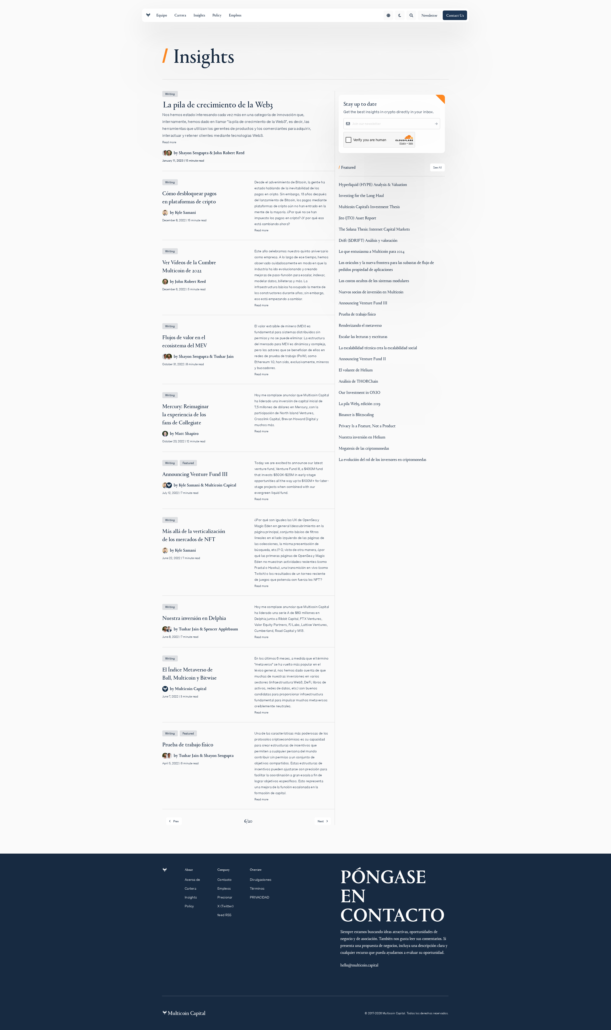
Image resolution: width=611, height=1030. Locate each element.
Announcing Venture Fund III (248, 484)
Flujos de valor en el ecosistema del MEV (248, 353)
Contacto (224, 879)
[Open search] (411, 15)
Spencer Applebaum (221, 629)
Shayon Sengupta (194, 152)
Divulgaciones (261, 879)
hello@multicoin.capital (359, 965)
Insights (191, 897)
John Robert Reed (229, 152)
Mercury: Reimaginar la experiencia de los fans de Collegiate (248, 422)
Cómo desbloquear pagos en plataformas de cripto (248, 209)
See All (437, 167)
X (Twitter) (225, 906)
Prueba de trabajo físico (248, 769)
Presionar (224, 897)
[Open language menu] (388, 15)
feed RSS (224, 915)
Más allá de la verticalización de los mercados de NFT (248, 556)
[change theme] (400, 15)
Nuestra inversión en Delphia (248, 625)
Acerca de (192, 879)
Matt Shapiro (187, 433)
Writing (170, 94)
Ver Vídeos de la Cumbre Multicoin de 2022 (248, 281)
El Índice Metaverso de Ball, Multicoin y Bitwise (248, 688)
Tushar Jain (224, 356)
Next (321, 821)
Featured (188, 463)
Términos (257, 888)
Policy (189, 906)
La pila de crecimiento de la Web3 (248, 131)
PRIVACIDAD (259, 897)
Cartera (190, 888)
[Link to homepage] (148, 15)
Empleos (224, 888)
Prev (176, 821)
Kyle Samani (185, 212)
